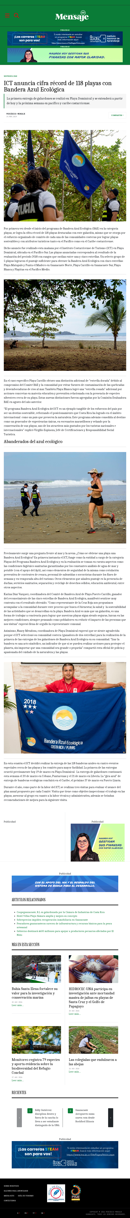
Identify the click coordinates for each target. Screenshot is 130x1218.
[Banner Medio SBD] (65, 883)
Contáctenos (10, 1201)
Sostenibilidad (10, 76)
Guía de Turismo (25, 1196)
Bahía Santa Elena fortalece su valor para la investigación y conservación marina (35, 993)
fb (25, 1213)
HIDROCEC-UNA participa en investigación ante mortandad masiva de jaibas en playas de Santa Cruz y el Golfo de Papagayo (91, 997)
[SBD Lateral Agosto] (98, 842)
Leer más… (18, 1005)
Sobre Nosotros (11, 1186)
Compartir (116, 115)
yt (34, 1213)
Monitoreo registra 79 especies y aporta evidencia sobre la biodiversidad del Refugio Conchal (36, 1066)
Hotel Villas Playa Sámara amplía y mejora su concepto (47, 916)
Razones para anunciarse (16, 1191)
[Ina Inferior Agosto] (65, 1154)
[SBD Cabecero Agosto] (65, 55)
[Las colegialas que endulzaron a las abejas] (93, 1040)
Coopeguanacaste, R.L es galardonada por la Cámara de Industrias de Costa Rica (61, 912)
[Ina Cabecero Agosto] (65, 38)
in (42, 1213)
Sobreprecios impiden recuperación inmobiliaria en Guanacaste (52, 919)
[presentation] (19, 1117)
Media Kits (9, 1196)
